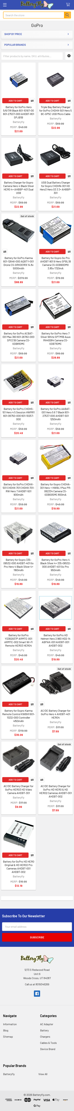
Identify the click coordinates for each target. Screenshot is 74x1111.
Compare (32, 100)
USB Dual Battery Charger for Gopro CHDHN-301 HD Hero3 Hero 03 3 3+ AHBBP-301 (55, 187)
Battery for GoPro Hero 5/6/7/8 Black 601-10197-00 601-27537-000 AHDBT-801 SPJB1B (18, 112)
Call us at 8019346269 (37, 984)
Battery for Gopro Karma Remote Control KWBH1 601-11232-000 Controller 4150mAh (18, 716)
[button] (69, 56)
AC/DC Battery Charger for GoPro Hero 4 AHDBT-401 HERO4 (55, 714)
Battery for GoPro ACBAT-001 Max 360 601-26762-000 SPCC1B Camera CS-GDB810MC (18, 338)
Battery (44, 1030)
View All (42, 1074)
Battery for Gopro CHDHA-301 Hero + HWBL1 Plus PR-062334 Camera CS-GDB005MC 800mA (55, 489)
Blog (5, 1030)
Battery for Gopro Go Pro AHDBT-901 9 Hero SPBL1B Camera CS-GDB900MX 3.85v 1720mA (55, 263)
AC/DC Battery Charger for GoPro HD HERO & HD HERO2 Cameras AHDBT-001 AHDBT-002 (55, 791)
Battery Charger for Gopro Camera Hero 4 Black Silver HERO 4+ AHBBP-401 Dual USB (18, 187)
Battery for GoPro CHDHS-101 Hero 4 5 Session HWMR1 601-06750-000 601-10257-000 (18, 414)
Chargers (45, 1036)
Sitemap (8, 1036)
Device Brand (47, 1049)
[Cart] (69, 5)
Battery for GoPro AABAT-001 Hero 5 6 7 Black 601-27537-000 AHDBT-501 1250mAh (55, 414)
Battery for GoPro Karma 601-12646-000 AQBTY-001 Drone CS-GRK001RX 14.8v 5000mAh (18, 263)
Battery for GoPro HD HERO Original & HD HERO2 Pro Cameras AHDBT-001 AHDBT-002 (18, 866)
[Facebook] (37, 993)
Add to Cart (15, 100)
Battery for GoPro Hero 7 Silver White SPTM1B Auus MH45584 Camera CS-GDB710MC (56, 338)
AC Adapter (46, 1024)
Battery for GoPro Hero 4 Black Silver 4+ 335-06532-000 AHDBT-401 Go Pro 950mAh (55, 565)
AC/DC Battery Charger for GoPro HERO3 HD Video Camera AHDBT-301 (18, 789)
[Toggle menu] (4, 4)
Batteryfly (9, 1074)
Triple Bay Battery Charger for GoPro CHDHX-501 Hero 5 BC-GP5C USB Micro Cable (55, 110)
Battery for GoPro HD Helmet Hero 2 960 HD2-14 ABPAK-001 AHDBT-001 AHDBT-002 (55, 640)
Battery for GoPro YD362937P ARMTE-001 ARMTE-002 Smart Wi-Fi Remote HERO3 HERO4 (18, 640)
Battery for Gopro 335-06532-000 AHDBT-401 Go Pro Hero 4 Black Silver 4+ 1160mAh (18, 565)
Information (10, 1024)
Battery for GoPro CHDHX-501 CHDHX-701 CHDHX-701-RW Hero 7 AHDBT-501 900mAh (18, 489)
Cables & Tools (48, 1042)
